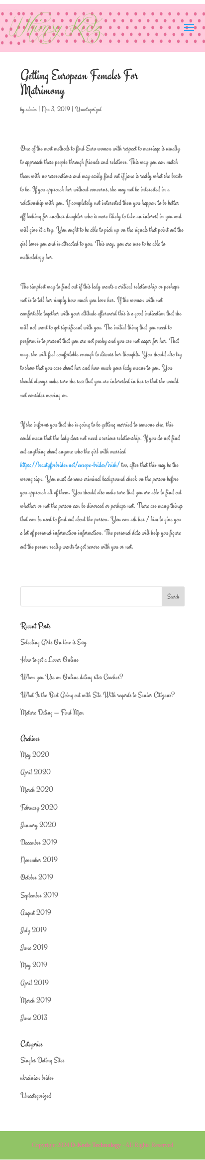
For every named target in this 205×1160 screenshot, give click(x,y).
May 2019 (33, 965)
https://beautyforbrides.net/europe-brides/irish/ (70, 464)
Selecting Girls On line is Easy (53, 642)
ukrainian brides (36, 1077)
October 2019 (36, 877)
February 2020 (39, 807)
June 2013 (33, 1017)
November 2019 (39, 860)
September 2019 (39, 895)
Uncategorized (88, 109)
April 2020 (35, 772)
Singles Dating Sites (42, 1060)
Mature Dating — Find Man (52, 712)
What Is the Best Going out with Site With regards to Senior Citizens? (97, 695)
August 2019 (35, 912)
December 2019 (38, 842)
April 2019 (34, 983)
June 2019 (34, 947)
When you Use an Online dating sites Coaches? (71, 677)
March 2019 (35, 1000)
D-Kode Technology (96, 1145)
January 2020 (38, 825)
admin (31, 109)
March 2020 (36, 789)
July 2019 (33, 930)
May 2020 (34, 754)
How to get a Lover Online (49, 659)
